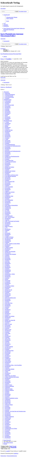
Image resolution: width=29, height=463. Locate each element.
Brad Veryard (12, 446)
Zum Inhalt (3, 8)
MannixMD (13, 447)
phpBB (7, 451)
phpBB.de (16, 453)
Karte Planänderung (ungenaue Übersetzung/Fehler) (12, 35)
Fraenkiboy (3, 48)
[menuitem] (11, 17)
